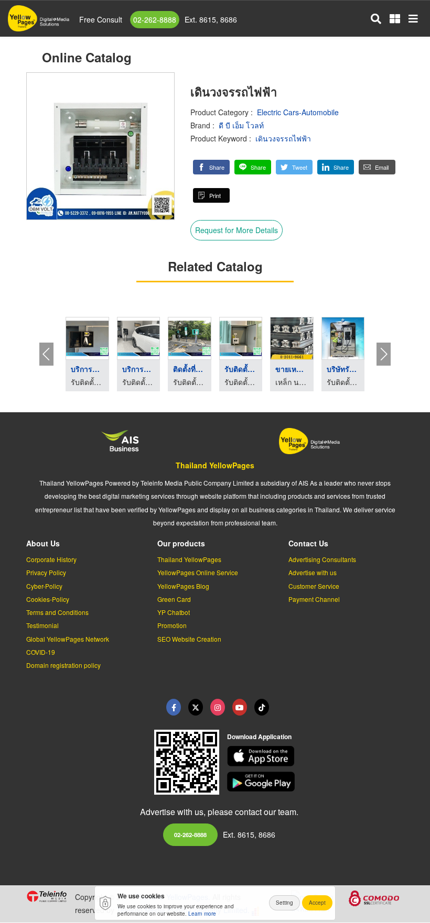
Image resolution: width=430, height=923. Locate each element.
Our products (181, 543)
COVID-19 (40, 651)
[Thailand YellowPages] (195, 707)
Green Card (174, 599)
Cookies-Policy (47, 599)
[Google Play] (315, 782)
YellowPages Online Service (197, 572)
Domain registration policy (63, 665)
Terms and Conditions (57, 612)
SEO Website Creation (189, 638)
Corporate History (51, 559)
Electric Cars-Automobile (298, 112)
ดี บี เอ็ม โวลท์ (241, 125)
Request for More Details (236, 230)
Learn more (202, 913)
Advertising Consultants (322, 559)
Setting (284, 902)
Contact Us (308, 543)
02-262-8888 (154, 19)
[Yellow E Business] (173, 707)
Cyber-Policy (44, 585)
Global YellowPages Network (67, 638)
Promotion (172, 625)
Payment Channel (314, 599)
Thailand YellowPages (215, 465)
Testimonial (42, 625)
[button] (211, 167)
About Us (43, 543)
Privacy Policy (46, 572)
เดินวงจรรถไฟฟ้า (283, 138)
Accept (317, 902)
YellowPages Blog (183, 585)
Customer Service (313, 585)
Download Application (259, 736)
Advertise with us (312, 572)
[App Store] (315, 756)
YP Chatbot (173, 612)
